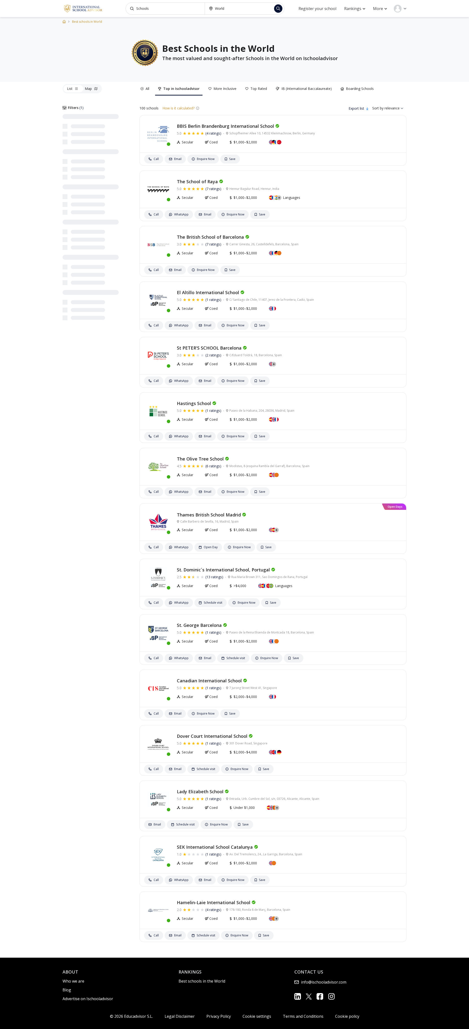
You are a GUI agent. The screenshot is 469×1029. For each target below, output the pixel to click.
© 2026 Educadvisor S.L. (131, 1016)
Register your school (317, 8)
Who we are (73, 981)
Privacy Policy (218, 1016)
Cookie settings (257, 1016)
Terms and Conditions (303, 1016)
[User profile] (400, 8)
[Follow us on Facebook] (320, 996)
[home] (64, 21)
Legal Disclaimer (180, 1016)
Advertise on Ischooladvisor (88, 998)
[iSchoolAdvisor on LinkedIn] (297, 996)
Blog (67, 990)
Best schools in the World (202, 981)
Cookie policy (347, 1016)
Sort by (378, 108)
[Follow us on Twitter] (309, 996)
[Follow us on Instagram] (331, 996)
